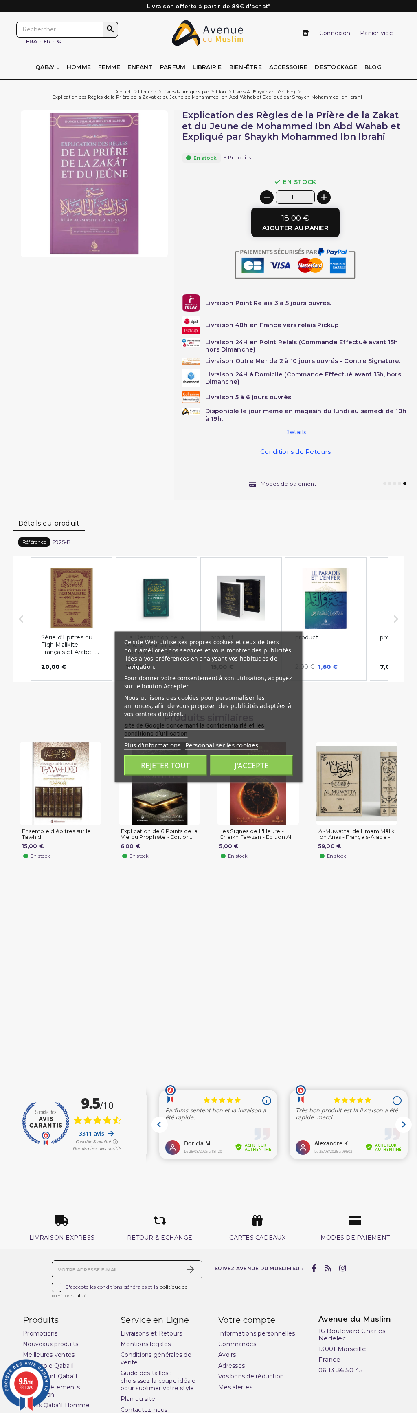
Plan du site (138, 1398)
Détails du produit (49, 523)
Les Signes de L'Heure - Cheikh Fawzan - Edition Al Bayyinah (255, 837)
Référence (34, 542)
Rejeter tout (165, 765)
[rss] (327, 1268)
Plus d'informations (152, 745)
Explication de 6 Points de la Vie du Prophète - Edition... (159, 834)
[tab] (49, 524)
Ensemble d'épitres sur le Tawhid (56, 834)
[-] (267, 197)
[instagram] (343, 1268)
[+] (324, 197)
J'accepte (251, 765)
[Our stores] (306, 33)
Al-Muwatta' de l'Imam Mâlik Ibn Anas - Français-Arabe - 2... (356, 837)
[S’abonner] (190, 1269)
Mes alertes (235, 1387)
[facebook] (314, 1268)
